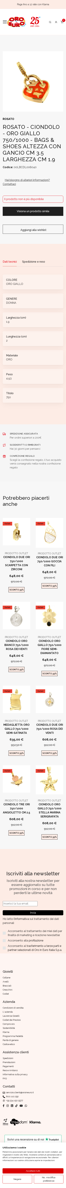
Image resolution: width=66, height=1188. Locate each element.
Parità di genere (10, 1040)
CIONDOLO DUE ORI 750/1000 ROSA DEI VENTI (49, 728)
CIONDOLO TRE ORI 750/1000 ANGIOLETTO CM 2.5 (16, 808)
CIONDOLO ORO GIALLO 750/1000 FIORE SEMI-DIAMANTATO (49, 647)
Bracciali (7, 985)
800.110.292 (12, 1096)
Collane (6, 977)
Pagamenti (8, 1066)
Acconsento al (35, 948)
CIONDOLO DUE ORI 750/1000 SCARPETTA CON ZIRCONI (16, 563)
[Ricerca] (50, 22)
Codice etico (9, 1044)
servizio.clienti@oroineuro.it (19, 1092)
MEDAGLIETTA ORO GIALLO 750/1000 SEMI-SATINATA (16, 728)
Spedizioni (8, 1058)
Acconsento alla (25, 940)
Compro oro (9, 1024)
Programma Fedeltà (13, 1036)
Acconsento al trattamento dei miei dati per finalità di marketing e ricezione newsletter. (35, 933)
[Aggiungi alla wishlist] (24, 542)
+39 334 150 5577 (14, 1100)
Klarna (6, 1032)
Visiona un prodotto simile (33, 211)
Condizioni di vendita (13, 1008)
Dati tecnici (10, 261)
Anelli (6, 981)
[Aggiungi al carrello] (16, 542)
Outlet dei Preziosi (12, 1020)
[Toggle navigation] (5, 22)
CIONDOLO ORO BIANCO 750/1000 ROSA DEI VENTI (16, 645)
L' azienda (8, 1012)
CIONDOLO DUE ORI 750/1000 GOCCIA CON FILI (49, 561)
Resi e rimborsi (10, 1070)
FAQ (5, 1078)
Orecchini (7, 989)
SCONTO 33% (16, 589)
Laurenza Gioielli (11, 1016)
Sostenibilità (9, 1028)
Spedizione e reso (33, 261)
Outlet (7, 523)
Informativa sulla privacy (15, 1074)
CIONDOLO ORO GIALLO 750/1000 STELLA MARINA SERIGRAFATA (49, 810)
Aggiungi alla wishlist (33, 230)
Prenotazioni (9, 1062)
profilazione (36, 940)
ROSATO (8, 119)
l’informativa (22, 919)
